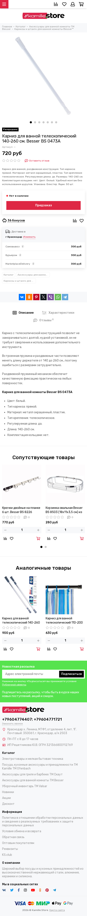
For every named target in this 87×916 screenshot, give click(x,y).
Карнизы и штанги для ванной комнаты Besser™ (20, 280)
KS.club (7, 855)
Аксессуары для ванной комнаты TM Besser (34, 274)
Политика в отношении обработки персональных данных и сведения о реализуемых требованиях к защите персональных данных (42, 821)
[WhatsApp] (58, 297)
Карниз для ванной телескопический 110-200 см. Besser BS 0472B (64, 621)
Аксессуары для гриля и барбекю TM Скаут (32, 774)
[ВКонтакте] (22, 297)
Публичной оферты (14, 684)
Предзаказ (43, 205)
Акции (6, 798)
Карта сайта (57, 910)
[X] (43, 297)
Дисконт (8, 804)
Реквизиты (10, 849)
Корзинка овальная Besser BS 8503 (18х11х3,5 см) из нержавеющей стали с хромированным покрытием (65, 510)
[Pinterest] (36, 297)
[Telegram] (65, 297)
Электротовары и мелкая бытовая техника (32, 759)
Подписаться (71, 674)
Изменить (29, 236)
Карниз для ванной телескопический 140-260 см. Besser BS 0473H (21, 621)
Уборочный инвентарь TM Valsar (24, 786)
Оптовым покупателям (18, 843)
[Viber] (51, 297)
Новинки (8, 792)
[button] (31, 122)
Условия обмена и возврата (21, 831)
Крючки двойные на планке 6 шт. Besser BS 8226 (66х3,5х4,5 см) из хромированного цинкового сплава (21, 510)
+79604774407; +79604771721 (32, 719)
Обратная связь (13, 837)
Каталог (9, 274)
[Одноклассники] (29, 297)
